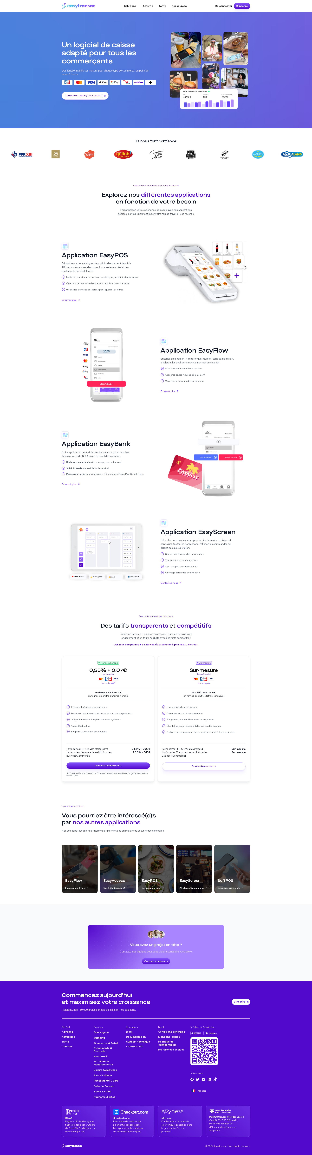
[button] (130, 6)
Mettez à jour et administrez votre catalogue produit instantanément (102, 277)
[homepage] (72, 1146)
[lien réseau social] (192, 1079)
